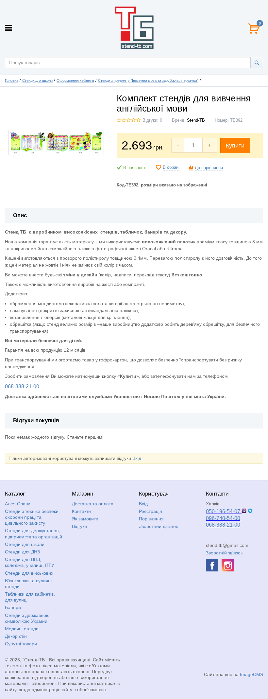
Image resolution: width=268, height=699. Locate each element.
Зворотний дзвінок (158, 526)
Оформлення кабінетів (75, 80)
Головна (11, 80)
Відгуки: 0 (152, 120)
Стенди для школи (37, 80)
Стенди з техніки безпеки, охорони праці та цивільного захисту (32, 517)
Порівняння (151, 518)
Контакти (81, 511)
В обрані (171, 167)
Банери (13, 607)
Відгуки (79, 526)
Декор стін (16, 636)
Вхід (136, 458)
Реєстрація (150, 511)
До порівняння (209, 168)
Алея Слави (17, 503)
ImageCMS (251, 674)
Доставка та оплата (92, 503)
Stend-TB (196, 120)
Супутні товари (21, 643)
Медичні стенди (22, 628)
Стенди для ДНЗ (22, 551)
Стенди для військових (29, 573)
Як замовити (85, 518)
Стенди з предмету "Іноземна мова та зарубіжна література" (148, 80)
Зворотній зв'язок (224, 552)
